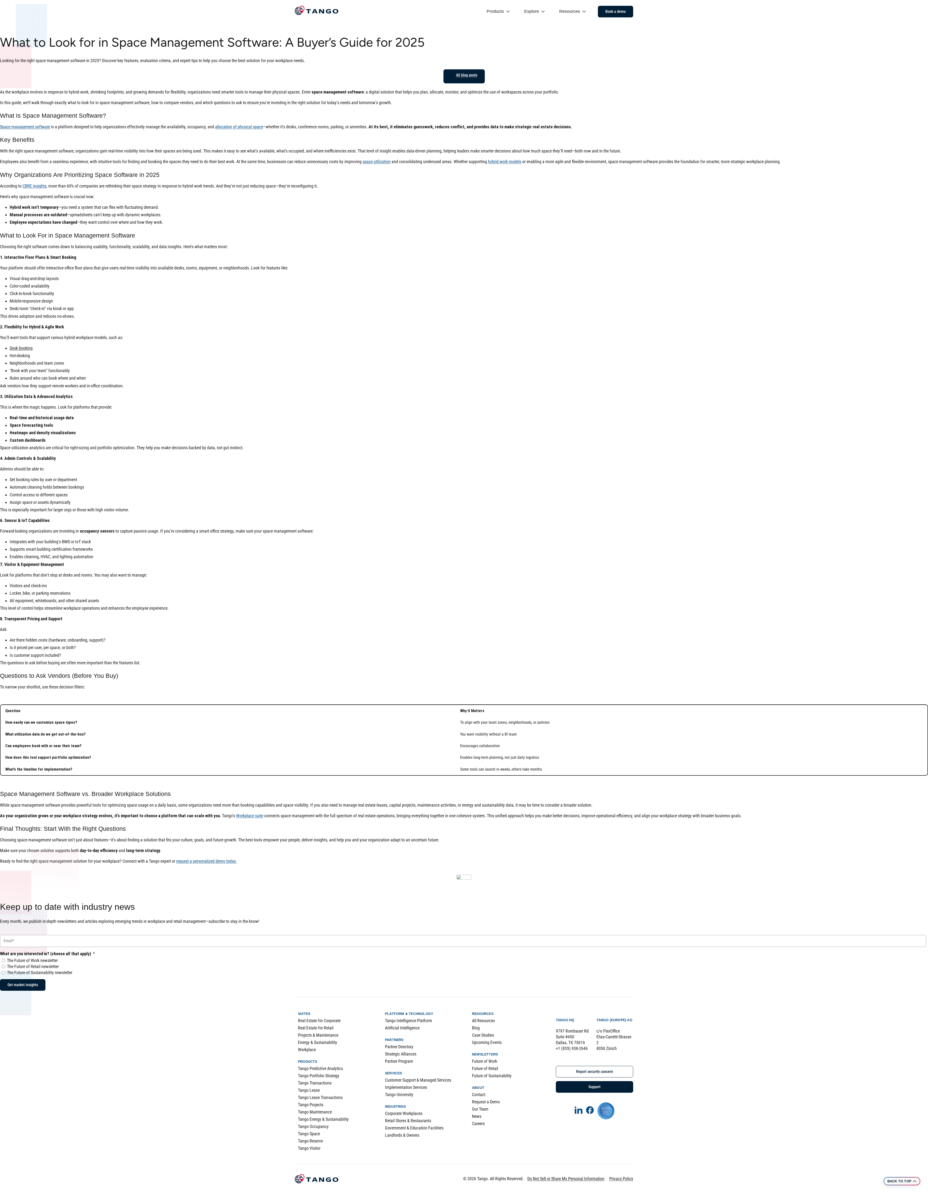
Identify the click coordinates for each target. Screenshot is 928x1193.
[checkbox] (463, 966)
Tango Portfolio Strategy (318, 1075)
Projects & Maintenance (318, 1035)
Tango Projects (310, 1104)
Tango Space (309, 1133)
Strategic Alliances (400, 1053)
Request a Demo (486, 1101)
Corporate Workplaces (403, 1113)
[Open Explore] (543, 11)
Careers (478, 1123)
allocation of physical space (239, 126)
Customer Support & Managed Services (418, 1080)
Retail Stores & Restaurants (408, 1120)
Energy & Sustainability (317, 1042)
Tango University (399, 1094)
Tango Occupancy (313, 1126)
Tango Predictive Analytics (320, 1068)
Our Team (480, 1109)
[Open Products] (508, 11)
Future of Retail (485, 1068)
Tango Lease (309, 1090)
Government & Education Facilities (414, 1127)
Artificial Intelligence (402, 1027)
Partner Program (399, 1061)
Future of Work (484, 1061)
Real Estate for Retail (316, 1027)
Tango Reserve (310, 1140)
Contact (478, 1094)
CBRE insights (34, 185)
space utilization (376, 161)
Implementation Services (406, 1087)
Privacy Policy (621, 1178)
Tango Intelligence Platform (408, 1020)
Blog (476, 1027)
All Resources (483, 1020)
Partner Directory (399, 1046)
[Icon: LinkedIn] (578, 1110)
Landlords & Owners (402, 1135)
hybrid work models (504, 161)
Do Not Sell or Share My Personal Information (565, 1178)
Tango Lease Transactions (320, 1097)
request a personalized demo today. (206, 861)
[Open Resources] (584, 11)
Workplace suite (249, 815)
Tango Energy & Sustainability (323, 1119)
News (476, 1116)
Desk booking (21, 348)
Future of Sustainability (492, 1075)
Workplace (307, 1049)
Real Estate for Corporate (319, 1020)
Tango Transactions (315, 1082)
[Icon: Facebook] (590, 1110)
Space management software (25, 126)
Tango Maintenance (315, 1111)
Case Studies (483, 1035)
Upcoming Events (487, 1042)
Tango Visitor (309, 1148)
